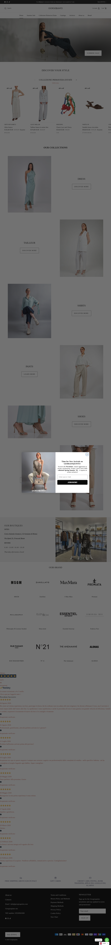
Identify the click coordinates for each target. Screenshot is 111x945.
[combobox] (104, 943)
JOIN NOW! (72, 482)
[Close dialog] (87, 454)
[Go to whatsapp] (107, 940)
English (104, 943)
